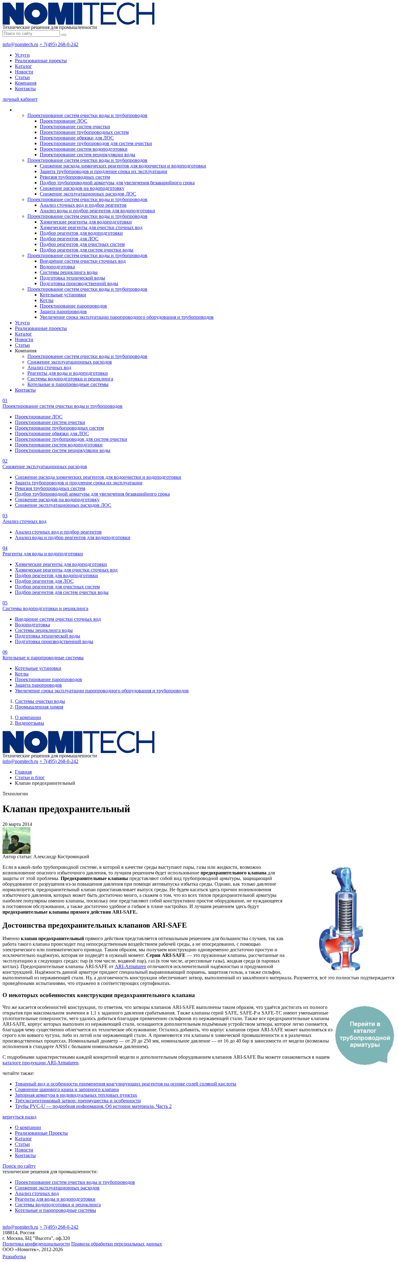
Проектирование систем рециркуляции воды (87, 154)
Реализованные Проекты (41, 1133)
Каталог (23, 66)
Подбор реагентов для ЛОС (69, 238)
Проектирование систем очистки (75, 126)
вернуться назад (19, 1116)
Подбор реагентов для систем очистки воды (86, 249)
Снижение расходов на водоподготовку (82, 188)
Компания (25, 83)
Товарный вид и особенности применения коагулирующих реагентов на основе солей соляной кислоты (125, 1083)
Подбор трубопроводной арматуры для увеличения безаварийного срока (117, 182)
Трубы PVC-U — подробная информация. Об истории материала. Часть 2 (93, 1106)
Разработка (14, 1256)
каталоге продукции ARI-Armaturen (40, 1062)
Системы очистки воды (40, 701)
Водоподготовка (57, 266)
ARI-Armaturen (130, 966)
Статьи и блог (30, 777)
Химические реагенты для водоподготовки (86, 221)
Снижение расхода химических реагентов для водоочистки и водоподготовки (123, 165)
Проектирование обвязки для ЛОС (77, 137)
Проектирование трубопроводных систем (84, 132)
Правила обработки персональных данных (116, 1243)
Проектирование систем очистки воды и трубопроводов (87, 115)
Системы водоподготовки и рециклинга (70, 378)
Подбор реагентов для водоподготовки (81, 233)
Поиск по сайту (19, 1166)
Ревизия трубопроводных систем (75, 177)
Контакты (25, 88)
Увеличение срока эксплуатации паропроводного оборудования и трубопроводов (127, 317)
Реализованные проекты (41, 60)
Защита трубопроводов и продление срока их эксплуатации (103, 171)
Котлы (46, 300)
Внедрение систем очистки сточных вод (83, 261)
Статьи (22, 77)
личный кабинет (20, 99)
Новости (24, 71)
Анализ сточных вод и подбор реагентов (83, 205)
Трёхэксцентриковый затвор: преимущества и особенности (78, 1100)
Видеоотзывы (29, 723)
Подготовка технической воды (72, 277)
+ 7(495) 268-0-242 (58, 44)
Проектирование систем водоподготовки (83, 149)
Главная (23, 772)
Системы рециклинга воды (69, 272)
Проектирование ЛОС (63, 121)
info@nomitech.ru (20, 44)
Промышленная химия (39, 706)
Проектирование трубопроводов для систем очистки (96, 143)
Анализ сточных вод (49, 367)
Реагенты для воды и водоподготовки (67, 373)
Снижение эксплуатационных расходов (69, 362)
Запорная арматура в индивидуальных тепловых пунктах (76, 1095)
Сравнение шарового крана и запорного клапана (67, 1089)
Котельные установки (63, 294)
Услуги (22, 55)
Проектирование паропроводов (73, 305)
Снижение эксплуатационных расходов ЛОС (88, 193)
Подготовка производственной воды (79, 283)
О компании (28, 717)
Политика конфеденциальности (36, 1243)
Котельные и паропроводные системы (68, 384)
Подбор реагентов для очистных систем (82, 244)
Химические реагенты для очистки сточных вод (91, 227)
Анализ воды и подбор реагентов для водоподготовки (97, 210)
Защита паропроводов (63, 311)
